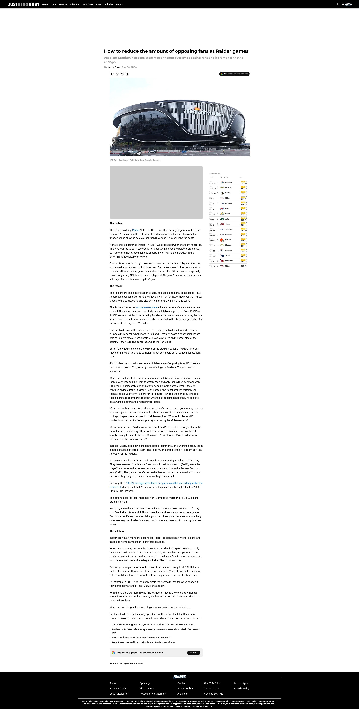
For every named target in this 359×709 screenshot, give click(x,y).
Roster (99, 4)
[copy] (127, 74)
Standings (87, 4)
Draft (53, 4)
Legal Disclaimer (119, 693)
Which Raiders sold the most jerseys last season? (141, 637)
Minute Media (95, 701)
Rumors (63, 4)
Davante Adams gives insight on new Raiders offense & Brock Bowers (153, 624)
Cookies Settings (213, 693)
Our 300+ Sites (212, 683)
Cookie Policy (241, 688)
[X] (343, 4)
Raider (135, 230)
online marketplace (147, 307)
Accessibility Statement (153, 693)
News (45, 4)
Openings (145, 683)
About (113, 683)
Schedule (74, 4)
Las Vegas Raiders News (131, 663)
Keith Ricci (114, 67)
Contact (181, 683)
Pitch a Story (147, 688)
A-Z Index (182, 693)
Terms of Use (211, 688)
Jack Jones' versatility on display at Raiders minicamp (144, 642)
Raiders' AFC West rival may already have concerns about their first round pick (156, 631)
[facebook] (337, 4)
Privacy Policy (185, 688)
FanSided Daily (118, 688)
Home (113, 663)
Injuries (109, 4)
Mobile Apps (241, 683)
